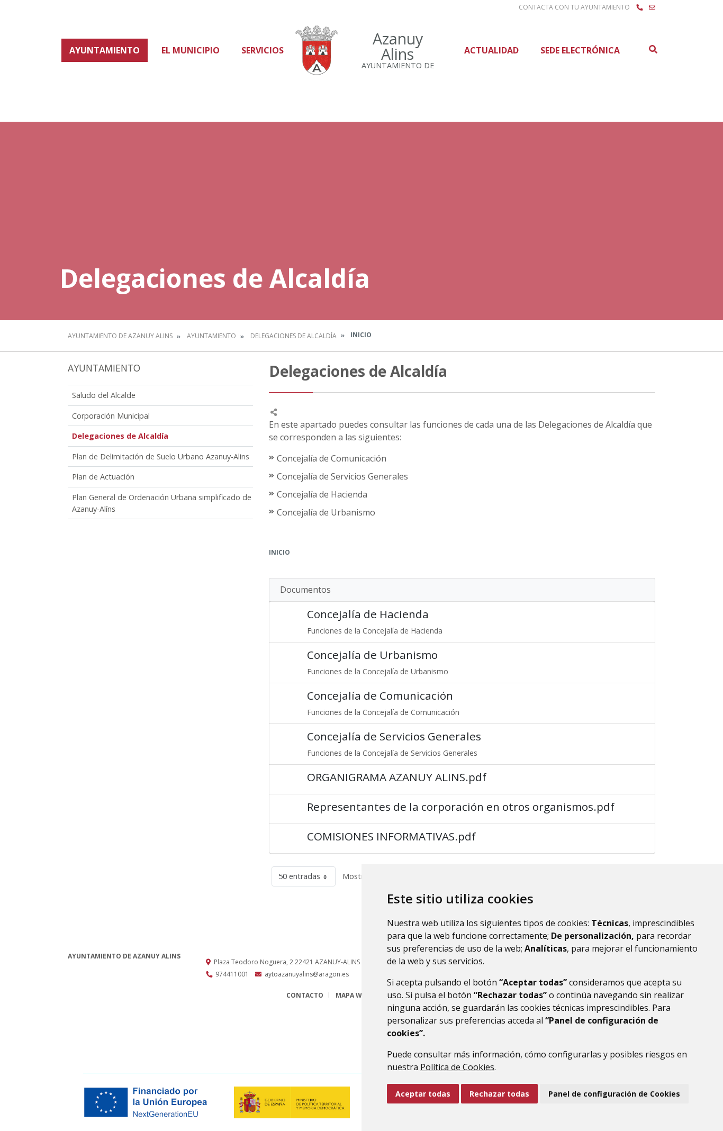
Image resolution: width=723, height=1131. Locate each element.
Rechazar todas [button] (499, 1094)
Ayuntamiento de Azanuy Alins (120, 335)
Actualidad (491, 50)
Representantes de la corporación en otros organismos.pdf (460, 806)
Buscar (652, 49)
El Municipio (190, 50)
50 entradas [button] (299, 876)
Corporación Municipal (111, 416)
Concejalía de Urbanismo (372, 654)
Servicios (262, 50)
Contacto (304, 995)
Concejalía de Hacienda (368, 614)
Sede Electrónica (580, 50)
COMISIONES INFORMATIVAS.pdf (391, 836)
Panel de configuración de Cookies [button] (614, 1094)
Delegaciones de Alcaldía (293, 335)
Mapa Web (353, 995)
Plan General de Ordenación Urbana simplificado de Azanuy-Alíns (161, 503)
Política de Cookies (457, 1067)
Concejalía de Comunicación (380, 695)
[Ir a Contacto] (652, 7)
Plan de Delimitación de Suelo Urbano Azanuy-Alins (160, 456)
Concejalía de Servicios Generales (394, 736)
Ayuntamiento (104, 50)
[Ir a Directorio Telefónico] (639, 7)
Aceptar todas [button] (422, 1094)
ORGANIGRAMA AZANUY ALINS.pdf (396, 777)
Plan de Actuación (103, 477)
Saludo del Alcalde (103, 395)
